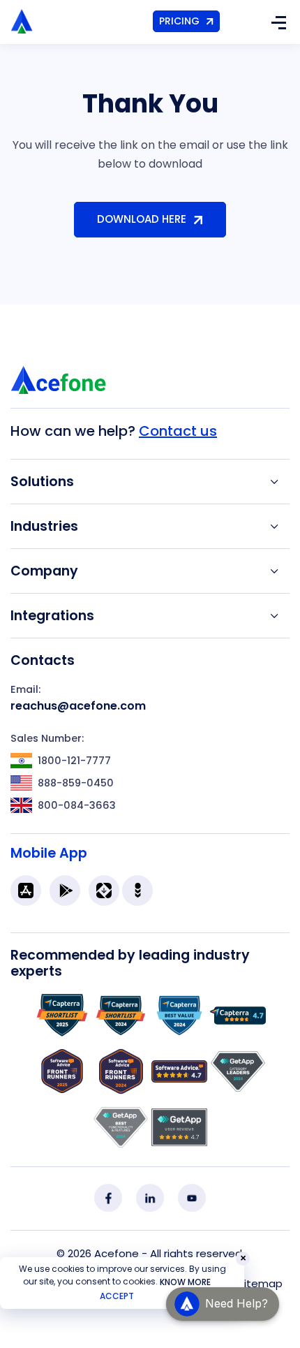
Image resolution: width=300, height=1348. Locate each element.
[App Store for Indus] (137, 890)
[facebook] (108, 1198)
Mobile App (48, 853)
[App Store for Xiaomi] (104, 890)
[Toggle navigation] (278, 21)
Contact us (178, 431)
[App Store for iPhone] (25, 890)
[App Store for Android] (65, 890)
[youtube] (192, 1198)
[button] (222, 1304)
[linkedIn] (150, 1198)
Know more (185, 1282)
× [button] (243, 1259)
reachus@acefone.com (78, 706)
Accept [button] (117, 1296)
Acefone (116, 1253)
